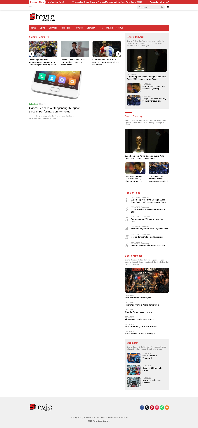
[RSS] (167, 407)
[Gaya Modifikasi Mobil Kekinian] (133, 370)
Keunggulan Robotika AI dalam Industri (148, 245)
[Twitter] (147, 407)
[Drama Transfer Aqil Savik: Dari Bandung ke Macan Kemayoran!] (75, 49)
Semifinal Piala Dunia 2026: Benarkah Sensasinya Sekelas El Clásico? (105, 62)
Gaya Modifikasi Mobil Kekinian (152, 369)
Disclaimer (100, 417)
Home (33, 28)
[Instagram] (157, 407)
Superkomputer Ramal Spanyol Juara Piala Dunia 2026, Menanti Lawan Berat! (146, 77)
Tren (101, 28)
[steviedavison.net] (42, 17)
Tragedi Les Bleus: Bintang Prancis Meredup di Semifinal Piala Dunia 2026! (94, 2)
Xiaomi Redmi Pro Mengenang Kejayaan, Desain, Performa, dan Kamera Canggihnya (55, 111)
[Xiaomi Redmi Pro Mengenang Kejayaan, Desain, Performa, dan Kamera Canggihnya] (55, 86)
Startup (120, 28)
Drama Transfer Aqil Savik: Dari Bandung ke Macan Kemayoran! (73, 62)
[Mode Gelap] (167, 7)
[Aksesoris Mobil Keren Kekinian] (133, 382)
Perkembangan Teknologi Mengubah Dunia (147, 220)
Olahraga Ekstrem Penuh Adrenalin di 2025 (148, 210)
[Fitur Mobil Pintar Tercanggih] (133, 358)
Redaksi (89, 417)
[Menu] (31, 7)
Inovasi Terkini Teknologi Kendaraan (147, 237)
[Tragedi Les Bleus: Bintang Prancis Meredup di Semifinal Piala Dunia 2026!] (133, 100)
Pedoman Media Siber (118, 417)
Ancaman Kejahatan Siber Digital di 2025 (149, 228)
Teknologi (65, 28)
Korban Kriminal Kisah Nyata (138, 298)
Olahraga (53, 28)
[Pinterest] (152, 407)
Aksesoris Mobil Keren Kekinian (152, 381)
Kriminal (79, 28)
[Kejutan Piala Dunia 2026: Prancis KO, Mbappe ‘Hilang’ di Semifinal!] (133, 88)
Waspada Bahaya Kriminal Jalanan (141, 326)
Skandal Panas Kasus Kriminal (138, 312)
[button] (162, 7)
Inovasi (109, 28)
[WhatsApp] (162, 407)
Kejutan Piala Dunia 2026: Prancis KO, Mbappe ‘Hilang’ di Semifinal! (154, 87)
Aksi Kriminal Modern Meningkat (139, 319)
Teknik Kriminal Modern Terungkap (140, 333)
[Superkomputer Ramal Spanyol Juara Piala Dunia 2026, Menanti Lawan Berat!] (147, 60)
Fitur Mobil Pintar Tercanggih (150, 357)
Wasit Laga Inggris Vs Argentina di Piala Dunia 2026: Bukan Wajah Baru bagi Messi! (42, 62)
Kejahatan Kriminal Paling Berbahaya (142, 305)
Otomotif (91, 28)
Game (42, 28)
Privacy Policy (77, 417)
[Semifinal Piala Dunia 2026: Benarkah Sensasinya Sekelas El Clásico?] (106, 49)
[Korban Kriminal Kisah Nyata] (147, 280)
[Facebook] (142, 407)
